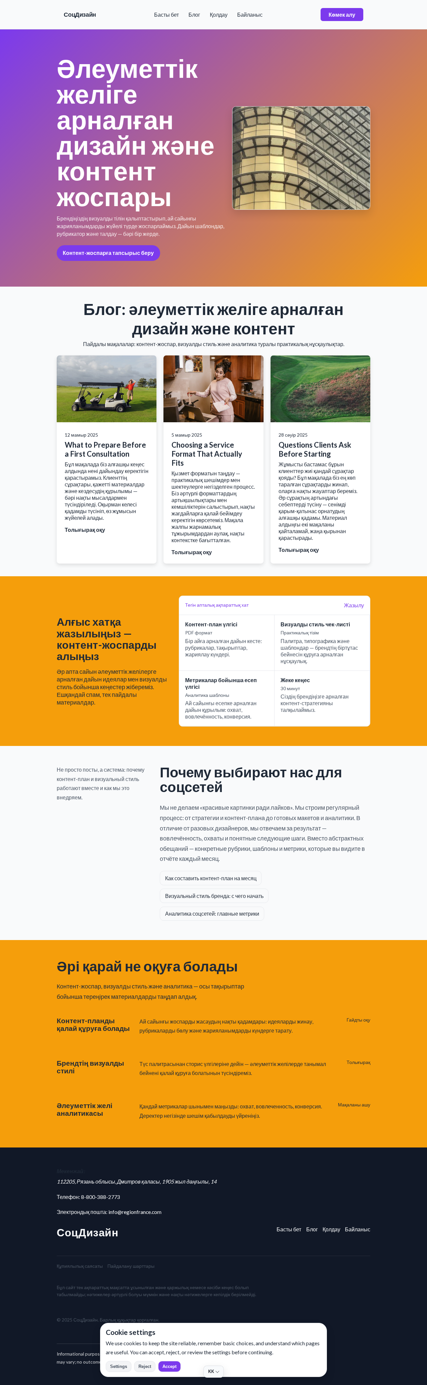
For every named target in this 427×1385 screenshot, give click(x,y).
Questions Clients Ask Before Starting (315, 449)
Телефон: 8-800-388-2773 (88, 1197)
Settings (118, 1366)
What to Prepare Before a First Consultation (105, 449)
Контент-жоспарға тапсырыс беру (108, 253)
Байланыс (250, 14)
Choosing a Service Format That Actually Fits (206, 453)
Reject (144, 1366)
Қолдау (219, 14)
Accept (169, 1366)
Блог (194, 14)
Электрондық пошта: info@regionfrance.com (109, 1212)
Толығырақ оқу (85, 529)
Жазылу (354, 605)
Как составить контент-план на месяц (211, 878)
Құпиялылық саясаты (80, 1266)
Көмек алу (342, 14)
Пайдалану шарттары (130, 1266)
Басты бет (166, 14)
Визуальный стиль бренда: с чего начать (214, 896)
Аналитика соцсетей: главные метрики (212, 913)
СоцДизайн (80, 14)
